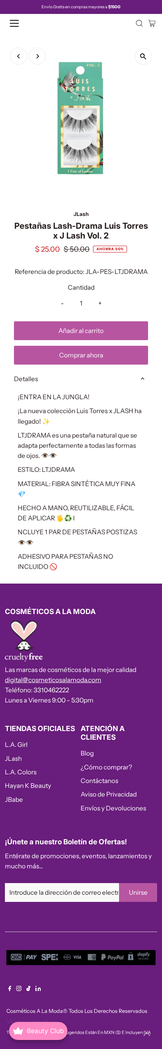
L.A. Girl (16, 744)
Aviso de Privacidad (109, 794)
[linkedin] (38, 989)
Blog (87, 753)
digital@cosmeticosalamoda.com (53, 680)
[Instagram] (18, 989)
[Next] (37, 56)
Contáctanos (99, 780)
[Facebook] (9, 989)
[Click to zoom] (143, 56)
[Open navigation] (22, 23)
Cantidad (81, 287)
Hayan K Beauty (28, 785)
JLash (13, 758)
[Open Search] (139, 23)
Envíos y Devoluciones (113, 808)
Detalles (26, 379)
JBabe (14, 799)
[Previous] (18, 56)
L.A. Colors (21, 772)
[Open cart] (152, 23)
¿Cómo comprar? (106, 767)
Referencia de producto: (49, 271)
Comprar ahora (81, 355)
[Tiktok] (28, 989)
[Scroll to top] (146, 1033)
